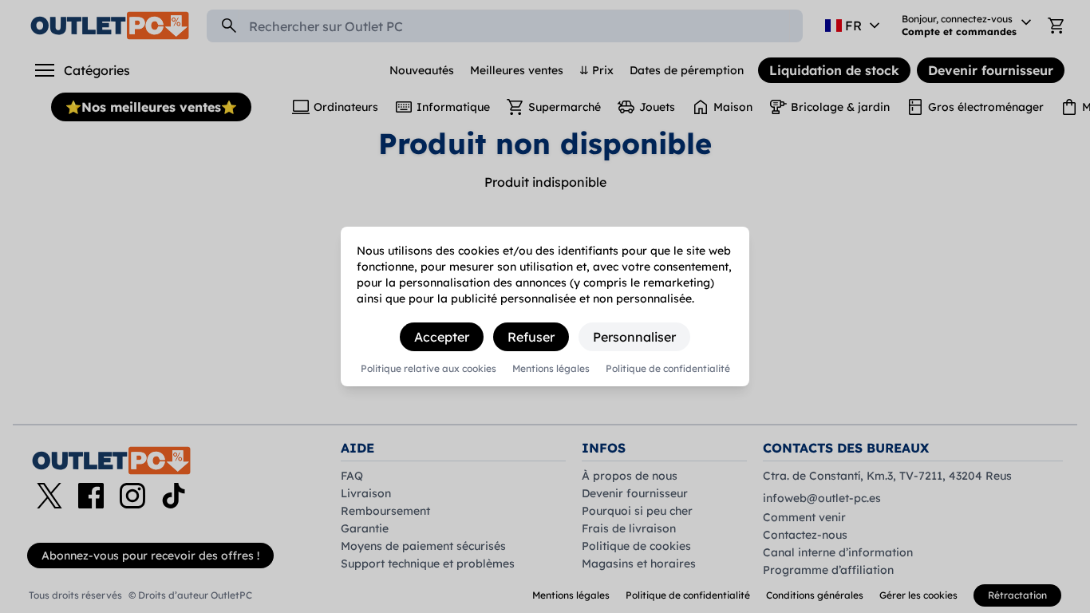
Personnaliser (634, 337)
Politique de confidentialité (668, 369)
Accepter (441, 337)
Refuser (531, 337)
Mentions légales (551, 369)
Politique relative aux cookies (428, 369)
